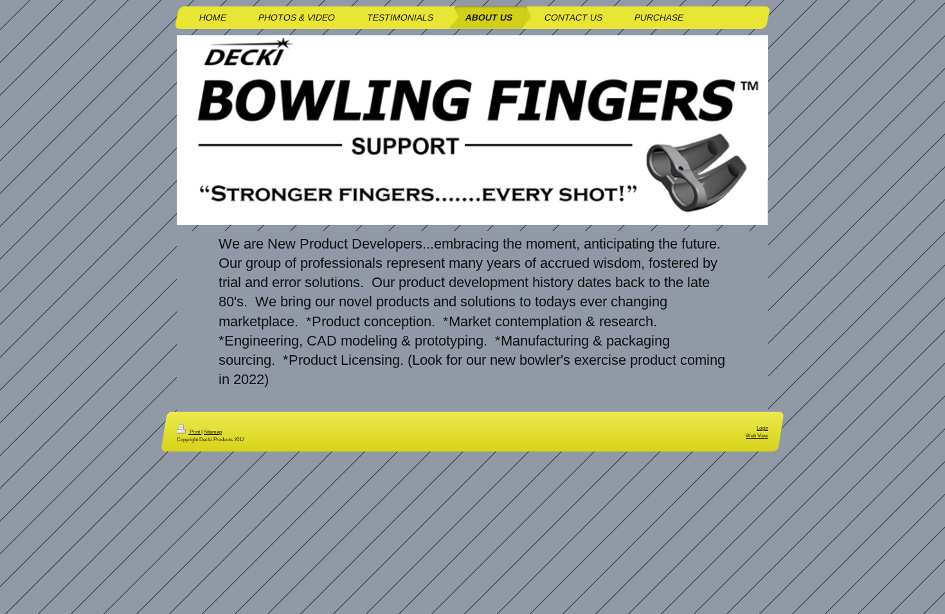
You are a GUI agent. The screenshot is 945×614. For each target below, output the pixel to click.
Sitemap (213, 431)
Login (762, 428)
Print (194, 431)
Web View (757, 435)
